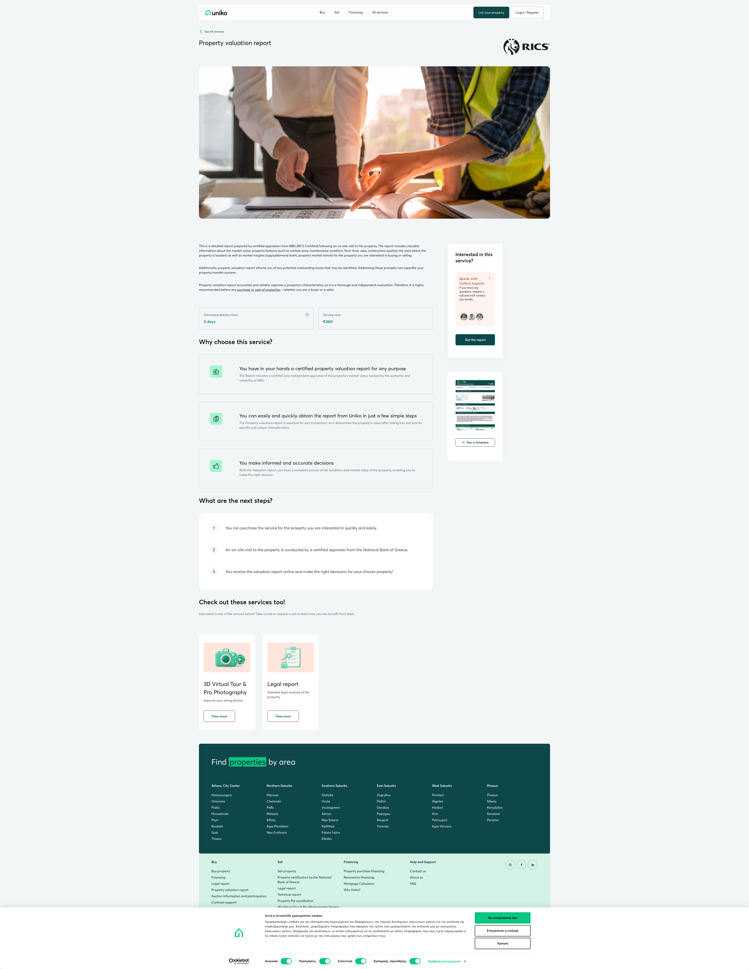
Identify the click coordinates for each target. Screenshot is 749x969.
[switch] (324, 961)
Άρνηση (502, 943)
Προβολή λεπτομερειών (444, 961)
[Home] (216, 12)
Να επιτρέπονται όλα (502, 917)
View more (219, 716)
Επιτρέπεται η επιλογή (502, 930)
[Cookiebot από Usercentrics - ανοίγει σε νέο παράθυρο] (239, 961)
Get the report (475, 340)
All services (380, 12)
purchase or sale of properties (258, 290)
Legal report (282, 684)
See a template (478, 442)
